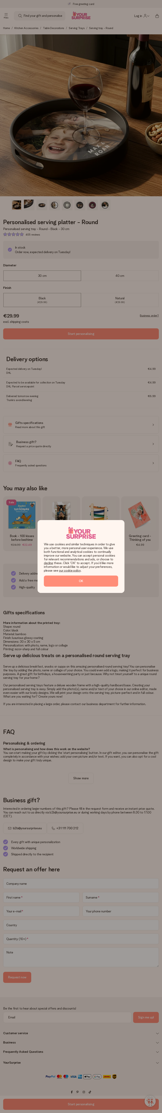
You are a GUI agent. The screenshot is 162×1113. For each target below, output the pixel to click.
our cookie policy (70, 570)
